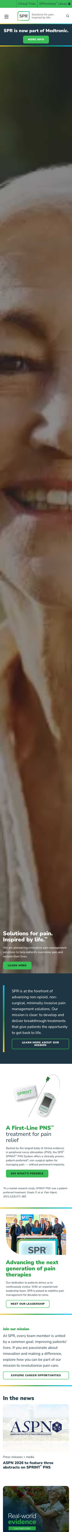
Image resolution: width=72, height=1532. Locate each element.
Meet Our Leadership (28, 1304)
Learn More (17, 965)
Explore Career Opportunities (36, 1375)
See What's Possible (27, 1173)
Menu (6, 16)
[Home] (36, 16)
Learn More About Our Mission (40, 1044)
